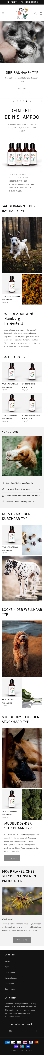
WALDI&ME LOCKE (28, 384)
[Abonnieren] (36, 1031)
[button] (3, 13)
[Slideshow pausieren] (41, 101)
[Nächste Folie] (30, 101)
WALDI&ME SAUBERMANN (11, 296)
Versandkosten (11, 978)
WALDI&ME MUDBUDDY (10, 415)
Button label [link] (22, 940)
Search (7, 961)
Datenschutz (10, 972)
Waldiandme (19, 1050)
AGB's (7, 967)
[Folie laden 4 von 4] (26, 101)
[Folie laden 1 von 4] (17, 101)
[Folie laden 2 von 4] (20, 101)
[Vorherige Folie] (13, 101)
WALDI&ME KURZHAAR (10, 384)
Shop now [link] (22, 88)
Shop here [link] (12, 858)
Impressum (9, 983)
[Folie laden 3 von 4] (23, 101)
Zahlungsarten (11, 989)
